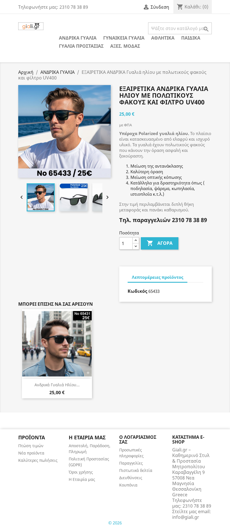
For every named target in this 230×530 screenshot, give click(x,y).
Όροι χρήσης (81, 472)
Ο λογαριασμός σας (137, 439)
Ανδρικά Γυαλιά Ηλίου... (57, 384)
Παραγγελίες (131, 463)
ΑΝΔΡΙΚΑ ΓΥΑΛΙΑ (77, 38)
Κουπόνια (128, 485)
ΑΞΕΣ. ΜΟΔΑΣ (125, 46)
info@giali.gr (185, 517)
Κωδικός (137, 291)
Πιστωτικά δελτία (135, 470)
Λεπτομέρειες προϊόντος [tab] (157, 277)
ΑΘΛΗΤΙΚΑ (162, 38)
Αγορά (160, 243)
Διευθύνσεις (130, 477)
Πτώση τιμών (30, 445)
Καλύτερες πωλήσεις (38, 460)
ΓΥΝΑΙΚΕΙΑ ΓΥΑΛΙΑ (123, 38)
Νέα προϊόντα (31, 453)
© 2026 (115, 523)
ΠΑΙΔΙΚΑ (190, 38)
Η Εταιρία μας (82, 479)
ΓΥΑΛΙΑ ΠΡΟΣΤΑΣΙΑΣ (81, 46)
